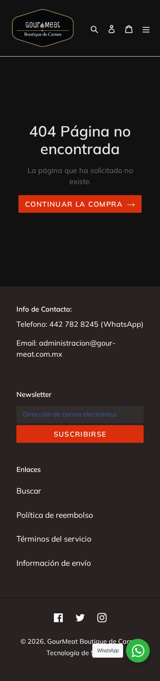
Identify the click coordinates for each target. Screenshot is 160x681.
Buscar (28, 491)
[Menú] (146, 28)
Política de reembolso (54, 515)
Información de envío (53, 563)
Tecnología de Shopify (80, 653)
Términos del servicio (53, 539)
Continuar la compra (74, 204)
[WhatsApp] (138, 651)
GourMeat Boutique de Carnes (93, 641)
